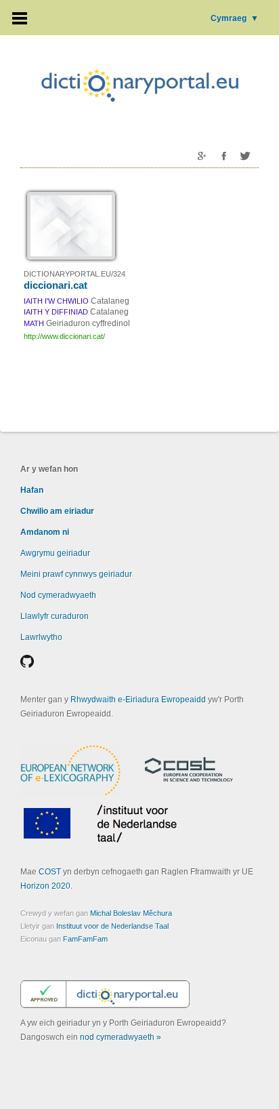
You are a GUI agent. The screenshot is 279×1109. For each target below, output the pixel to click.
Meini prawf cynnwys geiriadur (76, 574)
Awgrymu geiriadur (55, 553)
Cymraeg (235, 18)
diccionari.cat (55, 285)
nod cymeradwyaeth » (120, 1037)
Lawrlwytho (41, 637)
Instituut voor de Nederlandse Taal (112, 926)
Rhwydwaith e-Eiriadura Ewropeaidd (138, 699)
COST (50, 871)
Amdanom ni (44, 532)
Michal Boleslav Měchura (131, 913)
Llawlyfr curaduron (54, 616)
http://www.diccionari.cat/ (64, 336)
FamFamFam (85, 939)
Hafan (31, 490)
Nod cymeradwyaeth (58, 595)
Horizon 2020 (45, 886)
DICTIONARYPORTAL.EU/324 (74, 274)
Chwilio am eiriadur (57, 511)
